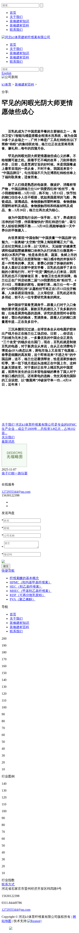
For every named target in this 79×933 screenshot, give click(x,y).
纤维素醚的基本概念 (24, 578)
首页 (13, 44)
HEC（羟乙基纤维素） (26, 586)
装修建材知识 (19, 53)
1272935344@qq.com (16, 491)
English (6, 73)
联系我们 (16, 61)
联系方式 (8, 884)
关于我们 (16, 49)
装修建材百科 (19, 57)
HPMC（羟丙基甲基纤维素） (30, 582)
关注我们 (8, 437)
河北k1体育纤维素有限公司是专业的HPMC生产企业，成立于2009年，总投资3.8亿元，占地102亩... (39, 429)
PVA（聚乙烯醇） (22, 599)
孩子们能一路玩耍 (15, 473)
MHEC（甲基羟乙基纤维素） (31, 591)
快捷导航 (8, 570)
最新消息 (8, 441)
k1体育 (6, 84)
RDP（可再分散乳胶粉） (27, 595)
